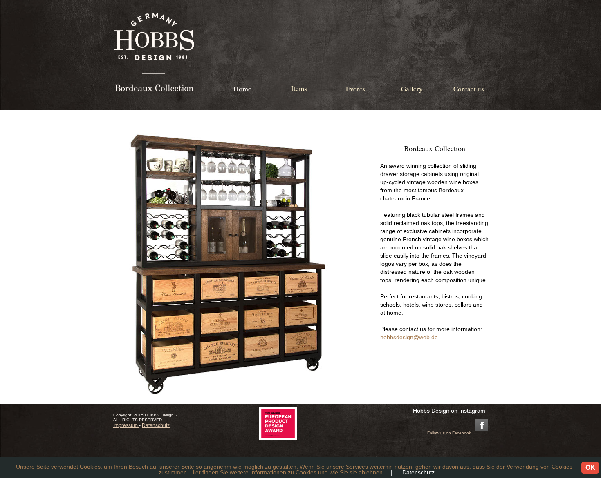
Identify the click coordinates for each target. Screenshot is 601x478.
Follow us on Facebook (449, 433)
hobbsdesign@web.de (409, 337)
